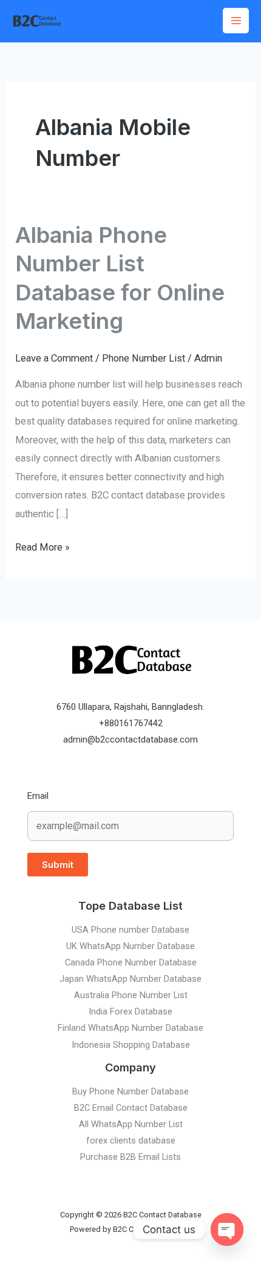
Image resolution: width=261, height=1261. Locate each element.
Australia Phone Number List (131, 995)
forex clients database (130, 1140)
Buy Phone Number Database (130, 1091)
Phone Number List (143, 358)
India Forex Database (130, 1011)
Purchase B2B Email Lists (130, 1156)
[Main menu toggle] (236, 21)
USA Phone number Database (130, 929)
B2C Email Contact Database (131, 1107)
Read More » (42, 545)
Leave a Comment (54, 358)
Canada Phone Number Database (131, 962)
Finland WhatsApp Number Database (130, 1027)
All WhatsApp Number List (131, 1124)
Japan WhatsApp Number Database (130, 978)
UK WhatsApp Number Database (130, 946)
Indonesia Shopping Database (131, 1044)
